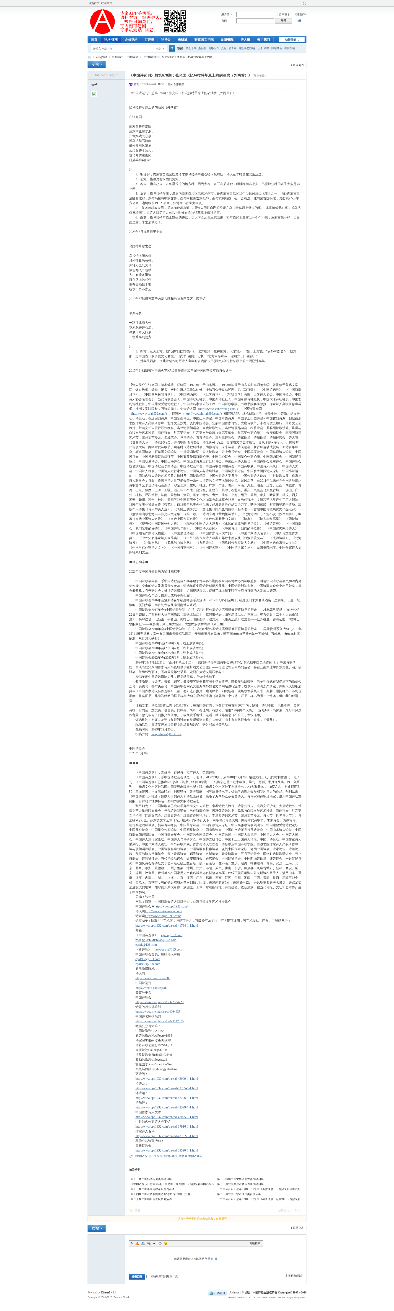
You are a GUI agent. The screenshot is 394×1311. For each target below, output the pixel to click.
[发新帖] (97, 64)
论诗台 (166, 39)
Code (160, 1243)
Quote (154, 1243)
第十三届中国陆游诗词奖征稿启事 (151, 1179)
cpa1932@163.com (147, 959)
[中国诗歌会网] (139, 33)
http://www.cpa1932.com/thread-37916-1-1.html (166, 1126)
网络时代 (213, 48)
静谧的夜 (276, 48)
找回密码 (301, 14)
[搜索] (171, 48)
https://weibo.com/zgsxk (151, 988)
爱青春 (232, 48)
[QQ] (217, 1292)
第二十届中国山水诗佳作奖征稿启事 (239, 1194)
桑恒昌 (202, 48)
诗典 (267, 48)
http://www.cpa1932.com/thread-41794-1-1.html (166, 925)
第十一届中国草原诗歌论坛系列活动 (152, 1189)
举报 (297, 1210)
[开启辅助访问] (300, 3)
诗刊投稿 (289, 48)
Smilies (165, 1243)
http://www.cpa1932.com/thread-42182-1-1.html (166, 1136)
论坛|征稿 (111, 39)
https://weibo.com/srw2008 (152, 978)
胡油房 (183, 1156)
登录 (207, 1258)
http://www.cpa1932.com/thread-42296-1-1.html (166, 1098)
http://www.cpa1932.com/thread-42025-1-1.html (166, 1117)
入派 (224, 48)
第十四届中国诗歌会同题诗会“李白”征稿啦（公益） (162, 1194)
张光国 (158, 1156)
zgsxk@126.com (146, 944)
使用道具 (283, 1210)
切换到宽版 (303, 3)
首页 (94, 39)
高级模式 (254, 1243)
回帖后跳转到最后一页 (164, 1276)
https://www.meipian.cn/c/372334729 (159, 1002)
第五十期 (191, 48)
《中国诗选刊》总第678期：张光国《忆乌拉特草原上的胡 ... (179, 57)
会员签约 (131, 39)
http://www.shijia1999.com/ (202, 413)
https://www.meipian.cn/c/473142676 (159, 1021)
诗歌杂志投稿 (246, 48)
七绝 (259, 48)
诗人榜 (245, 39)
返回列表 (298, 65)
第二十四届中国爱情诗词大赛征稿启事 (240, 1179)
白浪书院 (227, 39)
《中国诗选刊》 (143, 1156)
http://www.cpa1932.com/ (149, 413)
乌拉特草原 (170, 1156)
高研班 (182, 39)
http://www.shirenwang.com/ (217, 409)
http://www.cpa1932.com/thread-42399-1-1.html (166, 1107)
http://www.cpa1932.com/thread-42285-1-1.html (166, 1088)
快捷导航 (290, 39)
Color (137, 1243)
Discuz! (105, 1292)
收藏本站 (106, 3)
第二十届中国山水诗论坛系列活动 (151, 1199)
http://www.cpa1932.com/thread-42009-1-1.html (166, 1078)
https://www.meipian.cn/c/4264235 (157, 1011)
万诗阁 (149, 39)
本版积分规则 (293, 1275)
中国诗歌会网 (89, 57)
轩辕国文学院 (204, 39)
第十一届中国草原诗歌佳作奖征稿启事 (240, 1184)
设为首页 (93, 3)
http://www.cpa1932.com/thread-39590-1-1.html (166, 1150)
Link (148, 1243)
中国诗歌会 (195, 1156)
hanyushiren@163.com (166, 734)
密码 (224, 20)
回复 (137, 1210)
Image (143, 1243)
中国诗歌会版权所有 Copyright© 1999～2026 (279, 1292)
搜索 (158, 48)
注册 (298, 20)
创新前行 (117, 57)
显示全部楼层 (176, 84)
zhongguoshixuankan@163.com (155, 940)
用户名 (225, 14)
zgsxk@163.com (171, 935)
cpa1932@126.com (147, 964)
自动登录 (284, 14)
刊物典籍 (132, 57)
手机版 (246, 1292)
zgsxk (94, 84)
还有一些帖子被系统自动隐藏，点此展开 (202, 1218)
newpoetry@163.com (168, 949)
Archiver (234, 1292)
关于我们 (263, 39)
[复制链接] (259, 75)
